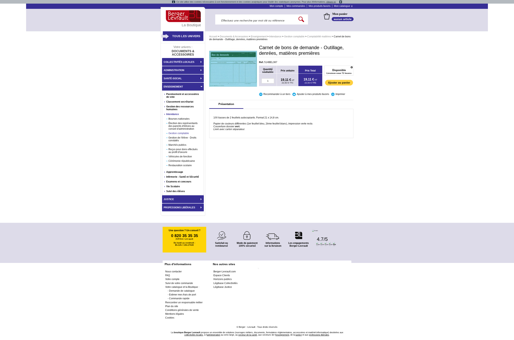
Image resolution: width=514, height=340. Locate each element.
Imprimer (340, 94)
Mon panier (340, 13)
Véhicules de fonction (180, 156)
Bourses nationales (179, 118)
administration (213, 335)
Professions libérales (179, 207)
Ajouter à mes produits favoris (313, 94)
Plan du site (171, 306)
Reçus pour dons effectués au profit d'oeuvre (183, 151)
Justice (169, 199)
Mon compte (276, 6)
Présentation (226, 104)
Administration (174, 70)
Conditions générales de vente (182, 310)
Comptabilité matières (319, 36)
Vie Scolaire (173, 186)
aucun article (343, 19)
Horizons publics (222, 279)
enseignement (282, 335)
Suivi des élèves (175, 191)
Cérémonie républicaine (181, 161)
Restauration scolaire (180, 165)
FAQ (167, 275)
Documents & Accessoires (234, 36)
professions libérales (319, 335)
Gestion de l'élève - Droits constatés (182, 139)
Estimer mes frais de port (182, 294)
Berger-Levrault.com (224, 271)
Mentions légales (174, 314)
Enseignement (259, 36)
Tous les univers (186, 36)
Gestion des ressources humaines (180, 108)
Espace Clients (221, 275)
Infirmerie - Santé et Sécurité (182, 176)
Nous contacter (173, 271)
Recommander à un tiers (276, 94)
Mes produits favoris (319, 6)
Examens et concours (178, 181)
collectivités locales (193, 335)
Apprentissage (174, 172)
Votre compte (172, 279)
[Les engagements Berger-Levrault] (299, 233)
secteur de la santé (247, 335)
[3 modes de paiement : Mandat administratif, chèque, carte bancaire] (247, 234)
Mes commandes (296, 6)
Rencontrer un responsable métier (184, 302)
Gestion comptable (294, 36)
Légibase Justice (222, 287)
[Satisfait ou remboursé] (221, 233)
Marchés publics (177, 145)
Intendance (275, 36)
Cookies (169, 317)
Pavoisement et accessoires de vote (182, 95)
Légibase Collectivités (225, 283)
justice (299, 335)
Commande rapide (179, 298)
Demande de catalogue (182, 290)
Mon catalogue (342, 6)
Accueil (213, 36)
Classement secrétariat (179, 101)
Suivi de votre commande (179, 283)
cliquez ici (331, 2)
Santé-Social (173, 78)
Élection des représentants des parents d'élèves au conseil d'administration (183, 126)
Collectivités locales (179, 62)
